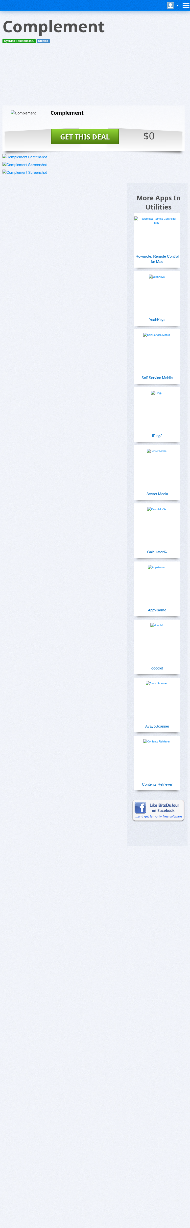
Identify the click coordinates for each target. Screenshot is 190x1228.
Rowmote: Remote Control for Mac (157, 258)
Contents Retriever (157, 784)
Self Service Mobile (157, 377)
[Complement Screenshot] (24, 156)
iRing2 (157, 435)
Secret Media (157, 493)
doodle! (157, 667)
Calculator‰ (157, 551)
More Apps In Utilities (159, 202)
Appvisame (157, 609)
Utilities (43, 41)
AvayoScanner (157, 726)
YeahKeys (157, 319)
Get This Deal (85, 136)
